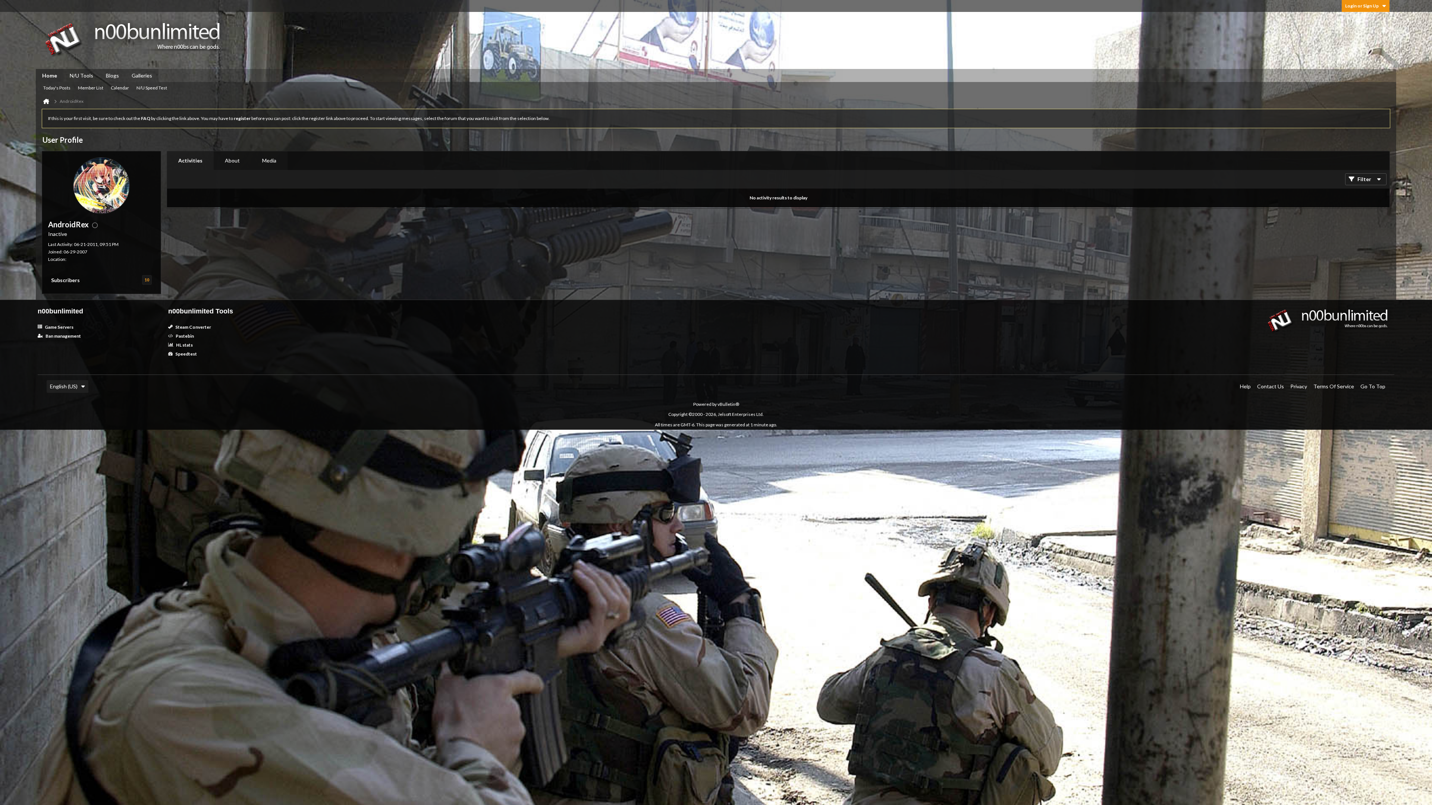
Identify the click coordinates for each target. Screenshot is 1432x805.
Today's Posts (56, 88)
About (232, 160)
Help (1245, 386)
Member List (90, 88)
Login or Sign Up (1362, 6)
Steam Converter (193, 327)
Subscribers (65, 280)
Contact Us (1270, 386)
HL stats (184, 345)
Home (49, 75)
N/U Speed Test (151, 88)
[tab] (190, 160)
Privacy (1298, 386)
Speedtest (186, 354)
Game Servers (58, 327)
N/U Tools (81, 75)
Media (269, 160)
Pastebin (184, 336)
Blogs (112, 75)
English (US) (64, 386)
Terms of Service (1333, 386)
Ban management (63, 336)
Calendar (120, 88)
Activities (190, 160)
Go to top (1372, 386)
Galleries (142, 75)
